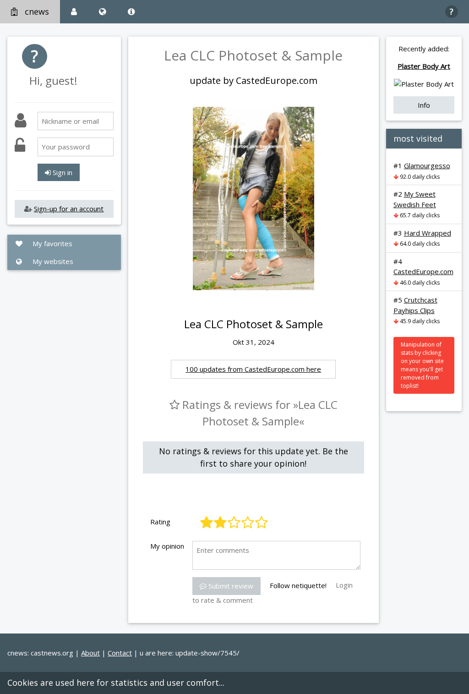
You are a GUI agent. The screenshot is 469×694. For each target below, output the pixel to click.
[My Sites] (102, 11)
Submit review (230, 585)
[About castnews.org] (131, 11)
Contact (120, 652)
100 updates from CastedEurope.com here (253, 369)
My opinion (167, 546)
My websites (52, 261)
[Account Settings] (74, 11)
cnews (37, 11)
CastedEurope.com (423, 271)
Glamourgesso (427, 165)
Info (424, 105)
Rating (160, 521)
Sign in (61, 172)
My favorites (51, 243)
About (90, 652)
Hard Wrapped (427, 232)
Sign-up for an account (69, 208)
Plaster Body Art (424, 66)
